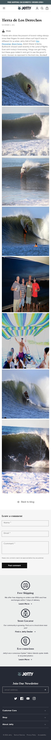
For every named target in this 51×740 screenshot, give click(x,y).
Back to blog (27, 501)
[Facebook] (22, 698)
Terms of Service (19, 735)
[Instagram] (34, 698)
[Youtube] (28, 698)
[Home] (24, 8)
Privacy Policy (31, 735)
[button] (3, 8)
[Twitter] (16, 698)
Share (8, 31)
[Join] (45, 689)
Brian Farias (17, 44)
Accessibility (42, 735)
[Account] (37, 8)
